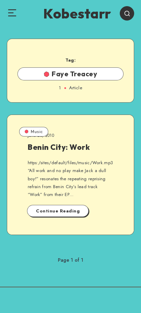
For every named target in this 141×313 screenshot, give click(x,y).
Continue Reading (58, 211)
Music (37, 131)
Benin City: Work (59, 147)
